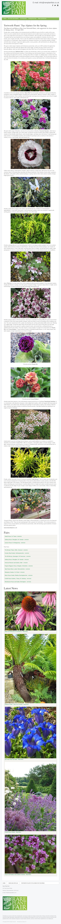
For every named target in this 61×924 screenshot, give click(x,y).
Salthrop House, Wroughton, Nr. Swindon (17, 539)
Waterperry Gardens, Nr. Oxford (14, 572)
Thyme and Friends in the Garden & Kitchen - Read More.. (18, 874)
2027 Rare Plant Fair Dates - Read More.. (14, 759)
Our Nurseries (23, 18)
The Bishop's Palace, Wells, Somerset (16, 550)
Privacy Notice (34, 21)
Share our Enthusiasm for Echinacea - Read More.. (16, 631)
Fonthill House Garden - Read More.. (13, 832)
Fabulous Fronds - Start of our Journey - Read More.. (17, 704)
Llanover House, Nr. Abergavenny (15, 542)
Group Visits (21, 21)
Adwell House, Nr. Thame (13, 536)
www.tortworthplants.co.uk (10, 527)
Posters (28, 21)
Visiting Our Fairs (32, 18)
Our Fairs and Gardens (13, 18)
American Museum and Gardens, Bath (16, 562)
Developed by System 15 (21, 921)
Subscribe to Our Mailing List (10, 21)
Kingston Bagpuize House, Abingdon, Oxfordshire (19, 565)
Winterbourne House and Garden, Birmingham (18, 581)
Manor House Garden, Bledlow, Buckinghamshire (18, 575)
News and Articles (42, 18)
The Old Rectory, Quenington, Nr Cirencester (17, 556)
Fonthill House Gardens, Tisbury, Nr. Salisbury (18, 578)
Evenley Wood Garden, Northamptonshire (17, 553)
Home (5, 18)
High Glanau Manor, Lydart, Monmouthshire (17, 569)
